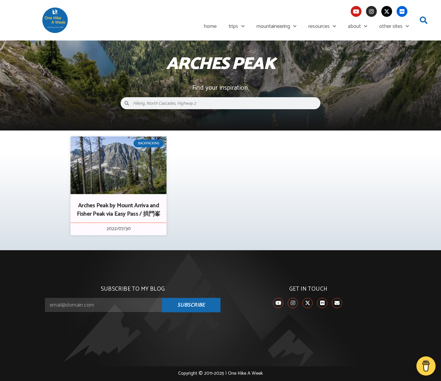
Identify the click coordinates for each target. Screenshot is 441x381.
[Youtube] (356, 11)
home (210, 26)
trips (233, 26)
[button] (423, 20)
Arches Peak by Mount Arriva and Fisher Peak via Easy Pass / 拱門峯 (118, 210)
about (354, 26)
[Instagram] (371, 11)
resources (319, 26)
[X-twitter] (386, 11)
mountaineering (273, 26)
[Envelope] (337, 303)
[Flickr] (402, 11)
